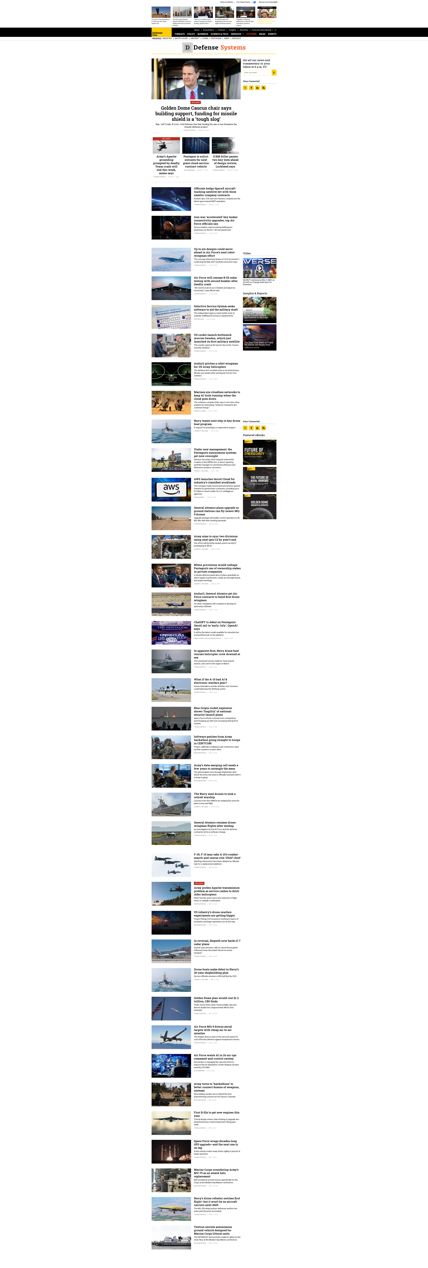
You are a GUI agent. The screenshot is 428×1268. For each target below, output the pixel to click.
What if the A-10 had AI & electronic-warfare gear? (210, 681)
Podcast (221, 30)
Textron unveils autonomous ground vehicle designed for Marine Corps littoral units (213, 1230)
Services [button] (236, 34)
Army (226, 38)
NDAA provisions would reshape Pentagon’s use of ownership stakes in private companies (217, 568)
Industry (167, 38)
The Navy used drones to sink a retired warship (215, 795)
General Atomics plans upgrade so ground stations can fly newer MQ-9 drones (217, 511)
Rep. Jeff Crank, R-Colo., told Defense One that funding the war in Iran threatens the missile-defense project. (196, 125)
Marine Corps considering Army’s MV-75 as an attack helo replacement (216, 1173)
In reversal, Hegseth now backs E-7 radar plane (217, 942)
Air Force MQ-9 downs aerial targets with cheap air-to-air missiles (213, 1030)
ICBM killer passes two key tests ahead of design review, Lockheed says (225, 161)
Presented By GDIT (250, 320)
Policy (191, 34)
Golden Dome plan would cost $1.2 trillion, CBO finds (216, 999)
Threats (180, 34)
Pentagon (216, 38)
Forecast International (261, 30)
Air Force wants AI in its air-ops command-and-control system (215, 1056)
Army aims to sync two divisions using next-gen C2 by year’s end (216, 538)
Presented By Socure (251, 348)
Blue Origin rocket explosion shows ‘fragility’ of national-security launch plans (213, 711)
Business (203, 34)
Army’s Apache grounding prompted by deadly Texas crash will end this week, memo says (166, 165)
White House (181, 38)
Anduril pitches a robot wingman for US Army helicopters (216, 365)
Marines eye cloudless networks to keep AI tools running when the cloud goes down (217, 395)
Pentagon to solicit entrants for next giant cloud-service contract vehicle (196, 161)
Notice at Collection (226, 2)
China (205, 38)
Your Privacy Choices (243, 2)
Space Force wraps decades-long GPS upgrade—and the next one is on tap (216, 1144)
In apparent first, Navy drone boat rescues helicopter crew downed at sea (217, 654)
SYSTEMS (251, 34)
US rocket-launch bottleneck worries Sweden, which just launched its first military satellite (217, 338)
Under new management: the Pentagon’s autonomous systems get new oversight (215, 453)
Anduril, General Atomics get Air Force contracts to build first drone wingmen (217, 597)
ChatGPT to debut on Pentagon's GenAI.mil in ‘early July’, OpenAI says (216, 625)
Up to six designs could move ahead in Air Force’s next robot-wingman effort (214, 252)
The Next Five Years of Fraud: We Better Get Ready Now (258, 343)
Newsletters (208, 30)
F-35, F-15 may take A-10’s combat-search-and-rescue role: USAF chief (217, 856)
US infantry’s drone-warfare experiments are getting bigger (214, 913)
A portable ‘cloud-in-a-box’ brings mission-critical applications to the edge (257, 315)
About (196, 30)
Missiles (236, 38)
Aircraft (195, 38)
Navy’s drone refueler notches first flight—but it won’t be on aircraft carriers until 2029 (217, 1202)
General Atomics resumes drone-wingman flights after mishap (215, 824)
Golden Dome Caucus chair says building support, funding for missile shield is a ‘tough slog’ (196, 113)
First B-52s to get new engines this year (216, 1114)
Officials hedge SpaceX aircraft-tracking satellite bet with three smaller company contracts (215, 192)
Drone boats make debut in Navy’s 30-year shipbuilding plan (216, 971)
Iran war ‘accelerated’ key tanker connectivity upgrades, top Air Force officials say (216, 220)
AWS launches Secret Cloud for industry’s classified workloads (215, 480)
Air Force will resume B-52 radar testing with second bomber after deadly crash (216, 281)
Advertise (244, 30)
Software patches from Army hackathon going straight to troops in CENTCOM (217, 740)
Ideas (262, 34)
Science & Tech (219, 34)
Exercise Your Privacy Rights (268, 2)
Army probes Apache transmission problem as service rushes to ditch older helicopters (217, 891)
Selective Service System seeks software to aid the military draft (216, 307)
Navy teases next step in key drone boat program (217, 422)
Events (272, 34)
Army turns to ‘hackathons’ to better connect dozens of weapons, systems (216, 1087)
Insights (232, 30)
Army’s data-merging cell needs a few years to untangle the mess (216, 766)
